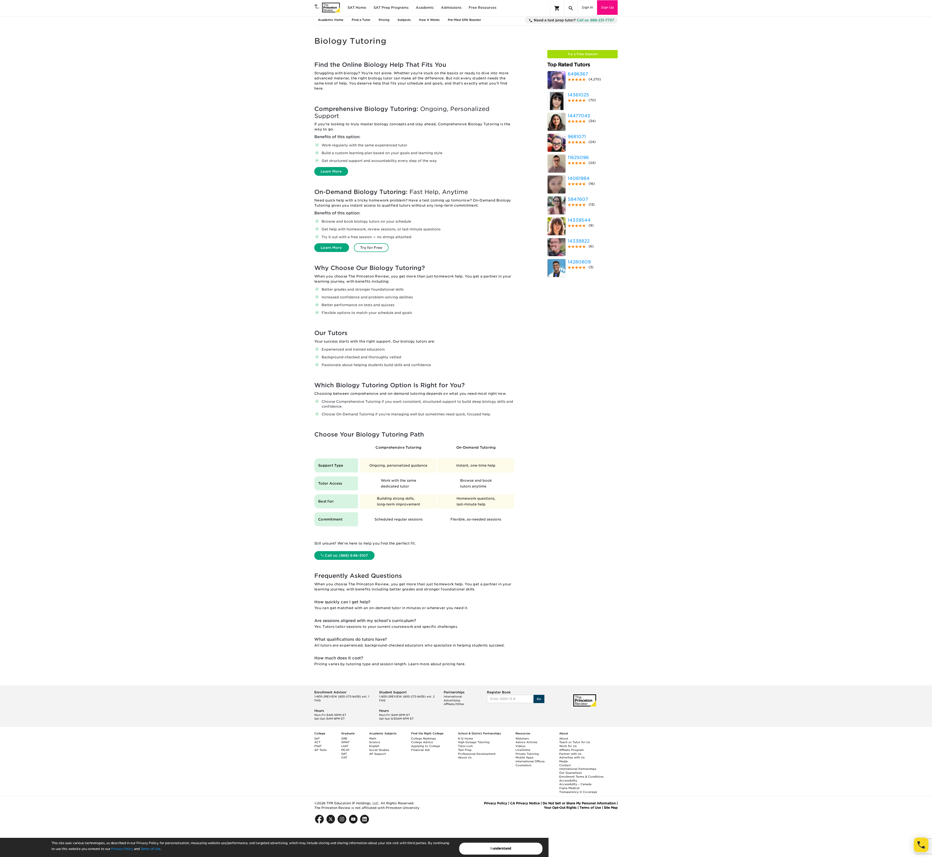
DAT (344, 754)
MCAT (345, 750)
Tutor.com (465, 746)
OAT (344, 757)
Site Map (611, 807)
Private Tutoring (527, 754)
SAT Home (357, 7)
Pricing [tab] (384, 20)
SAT (317, 738)
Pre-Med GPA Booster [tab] (464, 20)
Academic (425, 7)
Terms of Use (150, 849)
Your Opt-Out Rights (560, 807)
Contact (565, 765)
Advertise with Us (572, 757)
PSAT (318, 746)
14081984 (579, 178)
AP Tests (320, 750)
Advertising (452, 700)
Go (539, 699)
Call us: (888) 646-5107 (346, 555)
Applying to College (425, 746)
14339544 (579, 220)
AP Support (377, 754)
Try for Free (371, 248)
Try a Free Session (582, 54)
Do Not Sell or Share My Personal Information (579, 803)
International (453, 696)
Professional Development (477, 754)
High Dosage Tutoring (474, 742)
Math (372, 738)
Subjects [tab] (404, 20)
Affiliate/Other (454, 704)
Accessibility (568, 780)
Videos (520, 746)
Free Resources (482, 7)
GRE (344, 738)
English (374, 746)
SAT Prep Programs (391, 7)
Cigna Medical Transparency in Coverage (578, 790)
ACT (317, 742)
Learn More (331, 171)
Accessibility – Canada (575, 784)
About (563, 738)
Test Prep (465, 750)
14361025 (578, 94)
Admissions (451, 7)
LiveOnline (523, 750)
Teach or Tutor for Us (574, 742)
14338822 (579, 241)
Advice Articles (526, 742)
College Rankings (423, 738)
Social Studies (379, 750)
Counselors (524, 765)
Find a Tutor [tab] (361, 20)
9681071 (577, 136)
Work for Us (568, 746)
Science (374, 742)
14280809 (579, 261)
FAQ (317, 700)
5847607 (578, 199)
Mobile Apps (524, 757)
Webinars (522, 738)
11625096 (578, 157)
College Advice (422, 742)
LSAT (344, 746)
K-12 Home (465, 738)
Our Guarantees (570, 772)
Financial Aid (420, 750)
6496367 (578, 73)
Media (563, 761)
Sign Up (607, 7)
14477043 (579, 115)
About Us (465, 757)
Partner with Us (570, 754)
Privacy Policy (122, 849)
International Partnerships (577, 769)
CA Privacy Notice (525, 803)
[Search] (571, 8)
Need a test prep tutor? (573, 20)
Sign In (587, 7)
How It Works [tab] (429, 20)
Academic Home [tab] (330, 20)
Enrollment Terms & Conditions (581, 776)
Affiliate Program (571, 750)
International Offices (530, 761)
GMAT (345, 742)
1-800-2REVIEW (341, 696)
